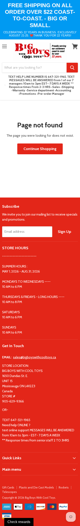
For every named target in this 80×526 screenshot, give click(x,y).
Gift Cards (8, 487)
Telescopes (9, 492)
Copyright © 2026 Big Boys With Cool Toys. (29, 497)
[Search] (72, 67)
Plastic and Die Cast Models (36, 487)
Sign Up (64, 231)
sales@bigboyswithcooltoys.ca (34, 357)
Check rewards (18, 522)
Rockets (64, 487)
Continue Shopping (40, 148)
